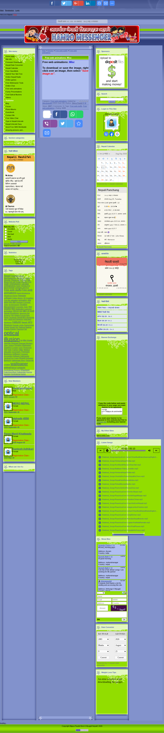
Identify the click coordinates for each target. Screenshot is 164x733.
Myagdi (22, 358)
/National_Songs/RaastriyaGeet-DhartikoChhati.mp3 (120, 499)
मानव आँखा (12, 302)
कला (20, 311)
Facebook (13, 317)
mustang (7, 374)
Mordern (29, 343)
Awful (10, 239)
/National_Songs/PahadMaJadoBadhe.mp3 (116, 484)
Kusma (29, 372)
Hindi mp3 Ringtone (15, 319)
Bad (9, 237)
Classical (20, 329)
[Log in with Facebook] (111, 134)
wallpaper (19, 364)
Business (20, 278)
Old (25, 329)
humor (23, 374)
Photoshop (27, 348)
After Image (28, 340)
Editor (21, 350)
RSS (15, 15)
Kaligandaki (21, 372)
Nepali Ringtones (11, 313)
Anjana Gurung (20, 315)
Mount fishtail (9, 288)
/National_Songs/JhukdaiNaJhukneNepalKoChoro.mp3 (121, 476)
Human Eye (25, 286)
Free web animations (14, 143)
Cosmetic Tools (22, 307)
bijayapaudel (47, 103)
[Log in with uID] (106, 134)
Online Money (17, 298)
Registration (9, 10)
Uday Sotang (9, 345)
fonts (10, 350)
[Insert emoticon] (126, 593)
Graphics (8, 347)
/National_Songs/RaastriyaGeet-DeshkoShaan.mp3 (120, 491)
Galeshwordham (10, 372)
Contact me (101, 422)
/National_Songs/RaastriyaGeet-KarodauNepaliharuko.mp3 (123, 518)
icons (21, 348)
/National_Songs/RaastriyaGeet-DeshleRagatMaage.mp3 (122, 495)
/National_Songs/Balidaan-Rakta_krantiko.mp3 (118, 468)
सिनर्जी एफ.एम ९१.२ (105, 325)
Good (10, 231)
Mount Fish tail (9, 282)
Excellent (11, 229)
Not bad (11, 234)
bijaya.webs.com (103, 436)
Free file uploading (11, 300)
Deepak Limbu (18, 325)
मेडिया (13, 309)
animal (7, 367)
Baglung (7, 360)
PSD (5, 350)
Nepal (7, 275)
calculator (25, 284)
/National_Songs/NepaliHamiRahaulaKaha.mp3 (118, 480)
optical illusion (12, 336)
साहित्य (25, 311)
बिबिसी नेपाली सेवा (104, 312)
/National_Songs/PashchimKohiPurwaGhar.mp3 (118, 488)
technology (8, 311)
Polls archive (16, 244)
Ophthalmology (15, 284)
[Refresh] (123, 593)
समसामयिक (7, 309)
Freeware (14, 276)
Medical (27, 350)
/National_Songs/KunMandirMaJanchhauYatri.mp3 (119, 464)
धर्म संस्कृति (30, 311)
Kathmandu (24, 356)
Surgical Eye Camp (11, 358)
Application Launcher (24, 309)
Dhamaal (22, 343)
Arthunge (29, 358)
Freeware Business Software (17, 353)
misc (6, 319)
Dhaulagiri (25, 370)
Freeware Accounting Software (16, 355)
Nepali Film (14, 327)
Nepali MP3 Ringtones (25, 317)
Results (7, 244)
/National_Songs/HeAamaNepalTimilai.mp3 (116, 461)
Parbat (28, 360)
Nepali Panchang (104, 247)
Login (17, 10)
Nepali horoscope (10, 215)
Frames (15, 350)
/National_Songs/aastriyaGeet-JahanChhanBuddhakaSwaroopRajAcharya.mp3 (128, 457)
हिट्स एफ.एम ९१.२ (105, 321)
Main (2, 10)
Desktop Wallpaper (22, 345)
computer (21, 367)
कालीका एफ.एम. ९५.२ (106, 329)
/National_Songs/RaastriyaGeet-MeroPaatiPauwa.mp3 (121, 526)
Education (8, 352)
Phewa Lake (16, 280)
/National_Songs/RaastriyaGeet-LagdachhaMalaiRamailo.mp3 (124, 522)
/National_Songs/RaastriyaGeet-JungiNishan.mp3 (119, 515)
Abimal (13, 368)
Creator (15, 348)
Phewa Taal (25, 280)
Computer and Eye (21, 288)
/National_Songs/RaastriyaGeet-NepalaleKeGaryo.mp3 (121, 530)
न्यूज (12, 315)
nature (16, 322)
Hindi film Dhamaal (11, 343)
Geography (16, 352)
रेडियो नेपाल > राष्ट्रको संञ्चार (108, 308)
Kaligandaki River (18, 360)
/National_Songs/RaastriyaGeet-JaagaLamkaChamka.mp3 (123, 507)
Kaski (19, 293)
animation (22, 300)
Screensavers (14, 305)
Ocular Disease (22, 282)
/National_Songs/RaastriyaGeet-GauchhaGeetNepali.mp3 (122, 503)
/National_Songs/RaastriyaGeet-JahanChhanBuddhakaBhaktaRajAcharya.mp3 (128, 511)
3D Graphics (28, 298)
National (22, 327)
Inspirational (15, 374)
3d (21, 340)
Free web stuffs (12, 290)
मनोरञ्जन (16, 311)
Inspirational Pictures (12, 370)
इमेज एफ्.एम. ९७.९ (105, 316)
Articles (50, 51)
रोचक (30, 307)
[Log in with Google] (117, 134)
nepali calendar (116, 184)
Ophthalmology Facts (12, 286)
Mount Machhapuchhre (14, 277)
